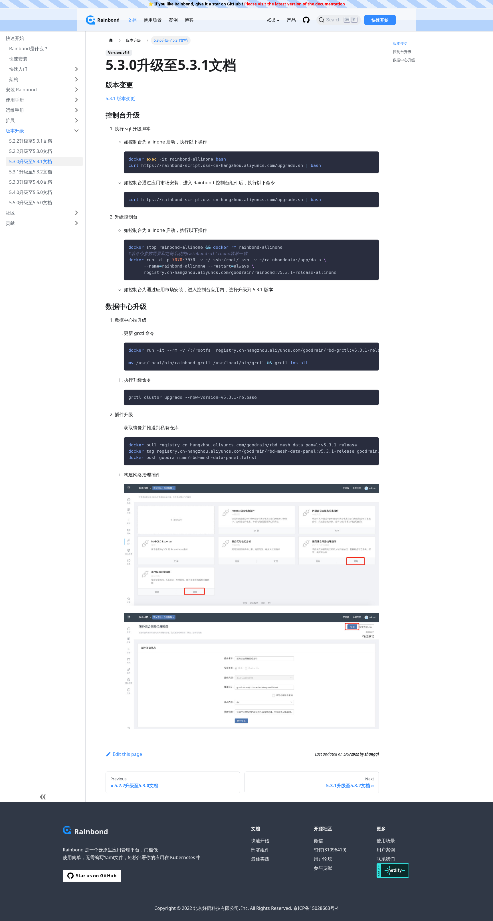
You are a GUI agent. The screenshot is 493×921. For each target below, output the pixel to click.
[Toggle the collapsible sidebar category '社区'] (76, 212)
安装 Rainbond (21, 89)
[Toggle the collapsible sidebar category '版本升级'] (76, 130)
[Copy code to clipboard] (372, 158)
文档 (132, 20)
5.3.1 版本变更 (120, 98)
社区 (10, 213)
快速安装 (18, 59)
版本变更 (400, 43)
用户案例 (386, 850)
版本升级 (15, 130)
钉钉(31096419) (330, 850)
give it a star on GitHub (217, 4)
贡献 (10, 223)
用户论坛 (323, 859)
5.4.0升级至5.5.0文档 (30, 192)
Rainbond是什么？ (28, 48)
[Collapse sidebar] (43, 796)
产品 (291, 20)
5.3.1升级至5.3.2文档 (30, 172)
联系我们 (386, 859)
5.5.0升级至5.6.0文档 (30, 202)
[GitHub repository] (306, 20)
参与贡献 (323, 868)
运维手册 (15, 110)
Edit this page (127, 754)
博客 (189, 20)
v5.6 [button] (271, 20)
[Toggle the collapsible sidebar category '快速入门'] (76, 69)
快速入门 (18, 69)
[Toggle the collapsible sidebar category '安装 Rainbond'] (76, 89)
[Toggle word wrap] (361, 350)
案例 (173, 20)
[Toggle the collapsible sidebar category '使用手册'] (76, 99)
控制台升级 (402, 51)
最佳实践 (260, 859)
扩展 (10, 120)
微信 (318, 840)
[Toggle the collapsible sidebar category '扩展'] (76, 120)
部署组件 (260, 850)
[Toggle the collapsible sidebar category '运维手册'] (76, 110)
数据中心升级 (404, 59)
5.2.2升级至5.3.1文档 (30, 141)
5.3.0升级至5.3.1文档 (30, 161)
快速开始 (380, 20)
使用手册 (15, 100)
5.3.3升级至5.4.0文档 (30, 182)
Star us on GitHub (96, 876)
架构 (13, 79)
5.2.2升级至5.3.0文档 (30, 151)
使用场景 (153, 20)
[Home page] (111, 40)
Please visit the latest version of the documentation (294, 4)
